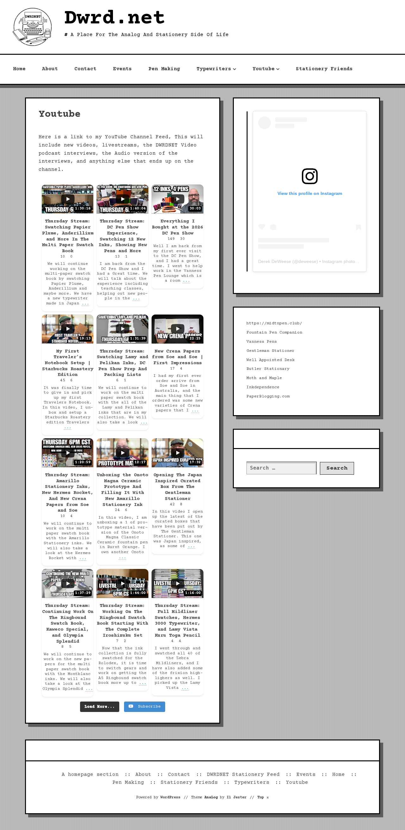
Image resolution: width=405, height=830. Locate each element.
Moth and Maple (264, 378)
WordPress (170, 797)
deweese (307, 261)
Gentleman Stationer (270, 351)
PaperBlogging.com (268, 396)
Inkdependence (262, 387)
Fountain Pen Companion (274, 332)
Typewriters (213, 69)
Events (122, 69)
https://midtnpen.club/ (274, 323)
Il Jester (236, 797)
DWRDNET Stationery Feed (243, 774)
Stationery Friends (324, 69)
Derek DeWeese (274, 261)
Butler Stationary (268, 369)
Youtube (263, 69)
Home (19, 69)
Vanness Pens (261, 342)
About (50, 69)
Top (263, 797)
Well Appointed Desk (270, 360)
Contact (85, 69)
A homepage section (90, 774)
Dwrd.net (114, 19)
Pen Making (164, 69)
